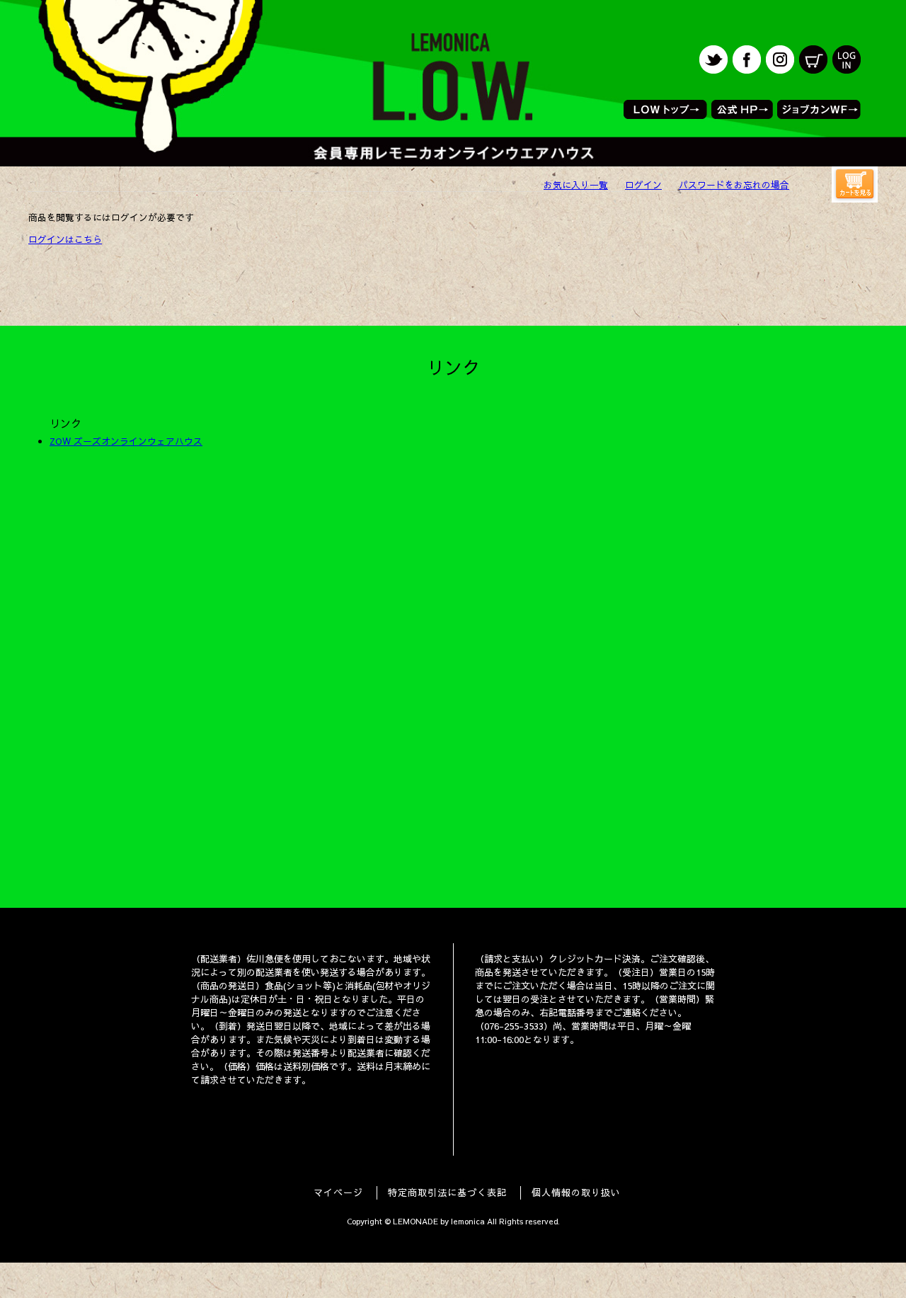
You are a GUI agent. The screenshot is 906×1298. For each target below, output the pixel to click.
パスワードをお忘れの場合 (734, 184)
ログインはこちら (65, 239)
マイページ (338, 1192)
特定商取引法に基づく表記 (447, 1192)
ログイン (643, 184)
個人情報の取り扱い (576, 1192)
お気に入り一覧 (576, 184)
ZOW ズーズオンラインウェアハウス (126, 441)
